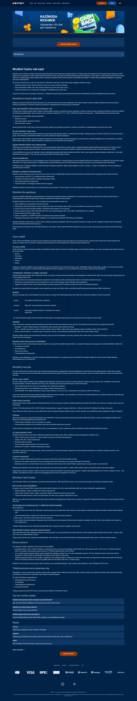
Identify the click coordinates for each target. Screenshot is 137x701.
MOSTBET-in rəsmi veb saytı (68, 44)
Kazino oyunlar (41, 3)
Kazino (31, 3)
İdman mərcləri (65, 3)
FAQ (83, 665)
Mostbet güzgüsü (68, 653)
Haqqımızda (56, 665)
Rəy (35, 3)
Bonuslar (49, 3)
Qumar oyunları (56, 3)
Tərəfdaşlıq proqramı (74, 665)
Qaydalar (64, 665)
